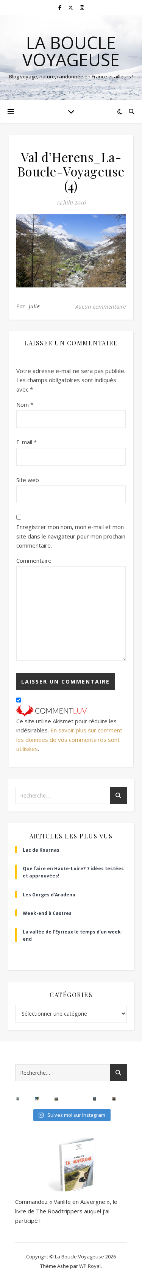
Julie (34, 306)
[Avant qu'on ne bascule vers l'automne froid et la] (95, 1098)
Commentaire (33, 560)
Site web (27, 480)
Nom (24, 404)
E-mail (26, 442)
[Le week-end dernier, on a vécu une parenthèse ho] (37, 1098)
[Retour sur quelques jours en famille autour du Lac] (56, 1098)
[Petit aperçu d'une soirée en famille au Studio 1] (75, 1098)
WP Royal (90, 1266)
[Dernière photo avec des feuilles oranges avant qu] (114, 1098)
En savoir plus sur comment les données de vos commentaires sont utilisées (69, 739)
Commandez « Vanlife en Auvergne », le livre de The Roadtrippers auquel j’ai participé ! (66, 1211)
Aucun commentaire (100, 306)
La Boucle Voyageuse (71, 51)
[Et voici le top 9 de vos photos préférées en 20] (18, 1098)
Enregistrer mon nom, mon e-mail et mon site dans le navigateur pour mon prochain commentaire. (70, 536)
